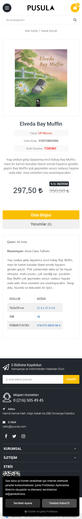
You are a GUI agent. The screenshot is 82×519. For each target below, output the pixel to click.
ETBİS (8, 466)
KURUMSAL (12, 448)
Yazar (33, 133)
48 (38, 316)
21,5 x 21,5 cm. (46, 308)
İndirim (62, 184)
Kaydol (71, 379)
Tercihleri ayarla (22, 503)
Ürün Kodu (30, 141)
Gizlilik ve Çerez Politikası (43, 511)
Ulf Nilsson (45, 133)
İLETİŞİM (10, 457)
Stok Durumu (34, 148)
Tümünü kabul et (59, 503)
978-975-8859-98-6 (48, 325)
